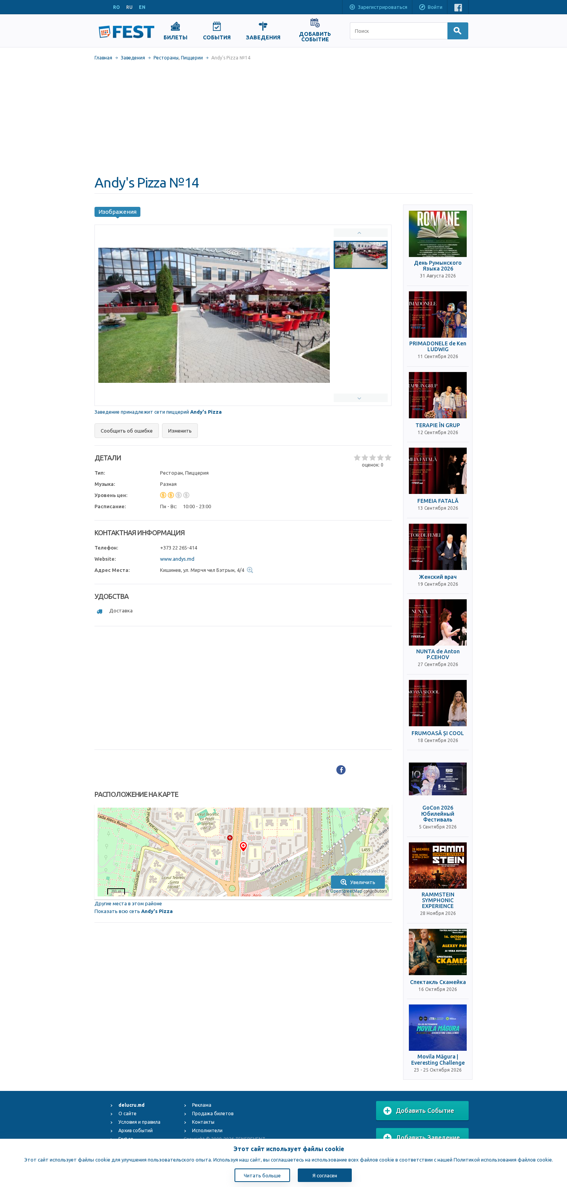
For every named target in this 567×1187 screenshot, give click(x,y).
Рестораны (166, 57)
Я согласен (324, 1175)
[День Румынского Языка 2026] (438, 234)
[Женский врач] (438, 547)
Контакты (203, 1121)
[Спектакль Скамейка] (438, 952)
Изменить (180, 430)
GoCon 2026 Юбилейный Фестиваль (437, 814)
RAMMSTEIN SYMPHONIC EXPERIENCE (438, 901)
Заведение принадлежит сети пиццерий (158, 411)
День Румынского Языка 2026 (438, 266)
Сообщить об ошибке (127, 430)
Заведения (133, 57)
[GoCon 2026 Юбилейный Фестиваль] (438, 779)
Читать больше (262, 1175)
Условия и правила (139, 1121)
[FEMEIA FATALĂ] (438, 471)
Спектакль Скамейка (438, 982)
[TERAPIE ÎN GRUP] (438, 395)
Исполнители (207, 1130)
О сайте (127, 1113)
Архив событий (135, 1130)
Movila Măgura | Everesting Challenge (438, 1059)
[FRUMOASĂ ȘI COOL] (438, 703)
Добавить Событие (425, 1110)
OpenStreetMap (346, 891)
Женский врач (438, 577)
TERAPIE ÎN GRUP (437, 425)
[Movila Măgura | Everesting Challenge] (438, 1027)
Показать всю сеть (133, 911)
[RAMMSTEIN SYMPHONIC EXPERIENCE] (438, 865)
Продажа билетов (212, 1113)
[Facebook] (341, 769)
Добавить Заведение (428, 1137)
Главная (103, 57)
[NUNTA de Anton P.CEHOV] (438, 622)
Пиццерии (192, 57)
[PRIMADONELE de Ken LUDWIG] (438, 314)
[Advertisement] (283, 118)
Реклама (201, 1105)
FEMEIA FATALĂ (438, 501)
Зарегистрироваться (382, 7)
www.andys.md (177, 558)
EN (142, 7)
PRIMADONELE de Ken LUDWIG (437, 346)
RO (116, 7)
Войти (435, 7)
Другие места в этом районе (128, 903)
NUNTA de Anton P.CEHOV (438, 654)
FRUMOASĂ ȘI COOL (438, 733)
